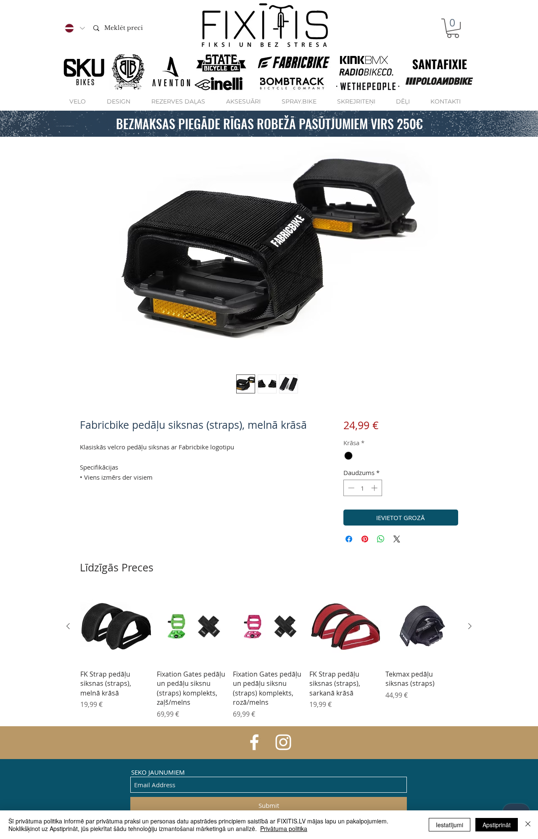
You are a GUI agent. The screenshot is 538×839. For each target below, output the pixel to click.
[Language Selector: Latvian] (74, 28)
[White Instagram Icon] (283, 742)
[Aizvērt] (528, 824)
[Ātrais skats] (116, 626)
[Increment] (375, 488)
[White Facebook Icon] (254, 742)
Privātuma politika (283, 828)
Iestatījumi (449, 824)
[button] (452, 28)
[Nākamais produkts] (470, 626)
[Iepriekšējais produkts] (68, 626)
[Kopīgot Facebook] (349, 539)
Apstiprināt (497, 824)
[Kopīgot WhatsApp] (381, 539)
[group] (269, 654)
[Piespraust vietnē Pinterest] (365, 539)
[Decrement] (350, 488)
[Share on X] (397, 539)
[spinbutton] (362, 488)
